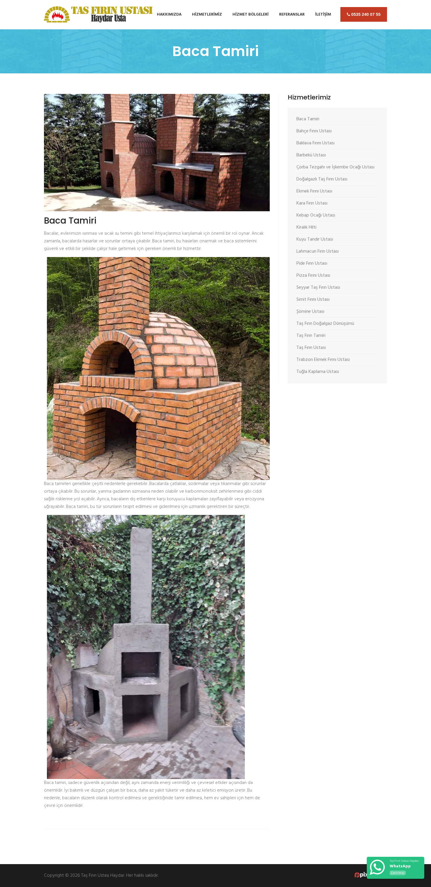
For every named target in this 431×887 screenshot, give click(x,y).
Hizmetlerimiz (207, 14)
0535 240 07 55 (365, 14)
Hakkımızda (169, 14)
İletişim (323, 14)
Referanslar (292, 14)
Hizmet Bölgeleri (251, 14)
